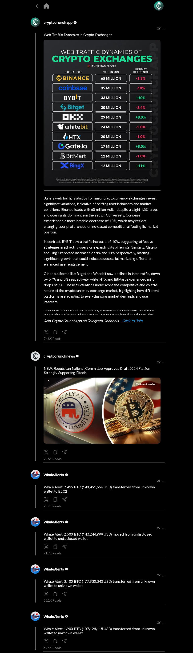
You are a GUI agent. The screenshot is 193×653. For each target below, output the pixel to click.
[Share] (64, 331)
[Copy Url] (55, 451)
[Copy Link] (55, 331)
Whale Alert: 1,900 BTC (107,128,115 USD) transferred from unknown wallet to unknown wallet (99, 631)
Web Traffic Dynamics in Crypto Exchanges (78, 34)
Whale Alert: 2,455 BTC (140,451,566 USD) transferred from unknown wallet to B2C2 (99, 489)
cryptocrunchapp (58, 22)
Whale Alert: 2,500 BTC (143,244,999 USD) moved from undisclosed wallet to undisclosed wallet (98, 536)
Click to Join (132, 320)
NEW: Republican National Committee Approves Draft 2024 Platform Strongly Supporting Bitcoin (98, 370)
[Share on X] (46, 331)
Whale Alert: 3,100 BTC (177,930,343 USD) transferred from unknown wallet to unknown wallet (99, 583)
